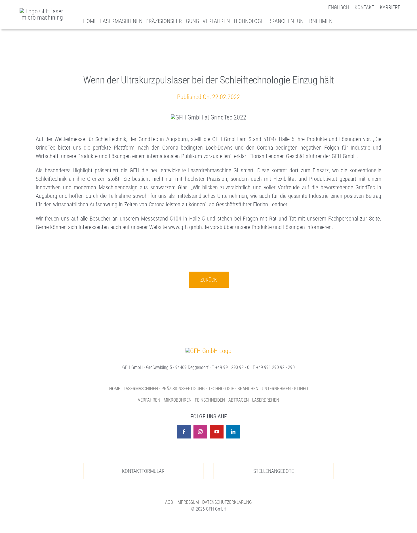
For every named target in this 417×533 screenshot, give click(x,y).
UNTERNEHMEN (276, 388)
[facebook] (184, 431)
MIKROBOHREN (177, 400)
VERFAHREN (149, 400)
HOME (114, 388)
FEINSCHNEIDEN (210, 400)
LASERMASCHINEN (141, 388)
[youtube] (217, 431)
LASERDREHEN (265, 400)
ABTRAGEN (238, 400)
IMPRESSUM (187, 502)
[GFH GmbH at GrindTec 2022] (208, 350)
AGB (169, 502)
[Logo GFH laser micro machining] (42, 11)
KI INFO (301, 388)
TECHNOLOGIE (221, 388)
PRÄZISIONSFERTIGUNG (183, 388)
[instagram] (200, 431)
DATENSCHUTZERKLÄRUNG (227, 502)
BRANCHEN (247, 388)
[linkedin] (233, 431)
